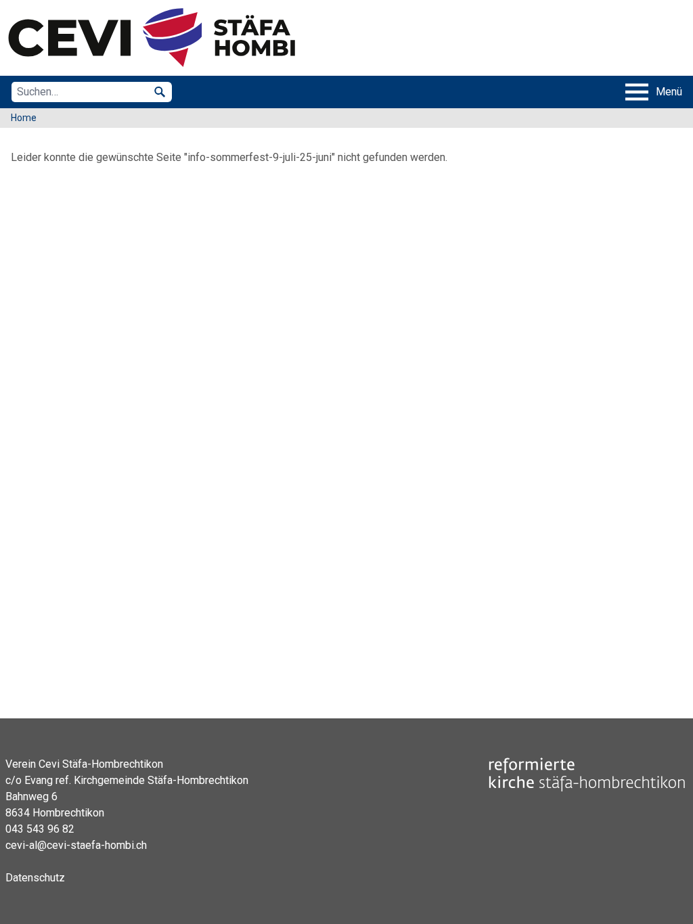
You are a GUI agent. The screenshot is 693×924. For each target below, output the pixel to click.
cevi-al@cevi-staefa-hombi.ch (76, 845)
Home (24, 117)
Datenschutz (35, 877)
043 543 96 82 (39, 829)
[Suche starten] (160, 92)
